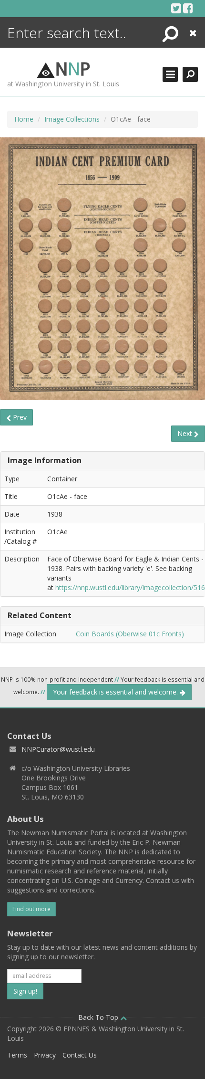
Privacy (45, 1054)
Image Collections (72, 119)
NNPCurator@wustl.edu (58, 749)
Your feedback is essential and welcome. (116, 691)
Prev (19, 417)
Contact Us (79, 1054)
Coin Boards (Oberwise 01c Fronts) (130, 633)
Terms (17, 1054)
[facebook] (188, 8)
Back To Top (99, 1017)
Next (185, 433)
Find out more (31, 909)
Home (23, 119)
